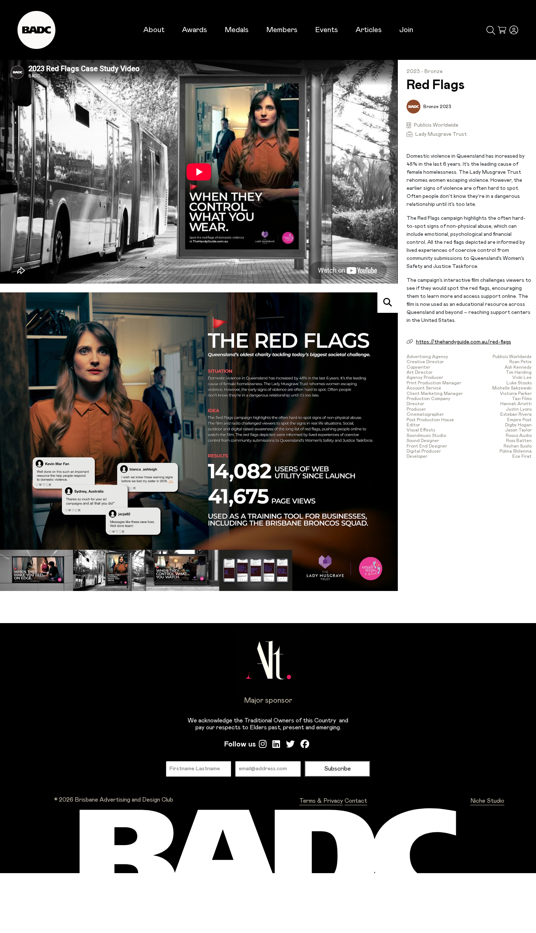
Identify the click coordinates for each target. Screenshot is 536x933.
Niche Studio (487, 801)
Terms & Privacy (321, 801)
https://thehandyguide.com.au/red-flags (463, 342)
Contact (356, 801)
